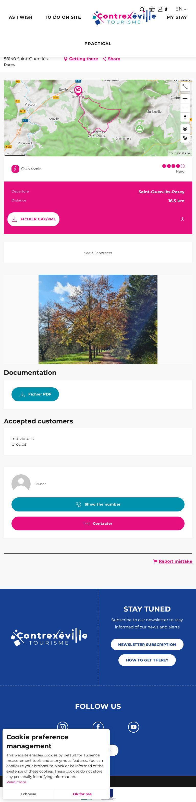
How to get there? (147, 660)
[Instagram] (62, 727)
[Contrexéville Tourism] (124, 17)
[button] (179, 9)
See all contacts (98, 253)
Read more (16, 782)
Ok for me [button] (82, 794)
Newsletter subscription (147, 644)
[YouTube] (133, 727)
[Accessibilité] (166, 9)
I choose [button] (28, 794)
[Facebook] (98, 727)
